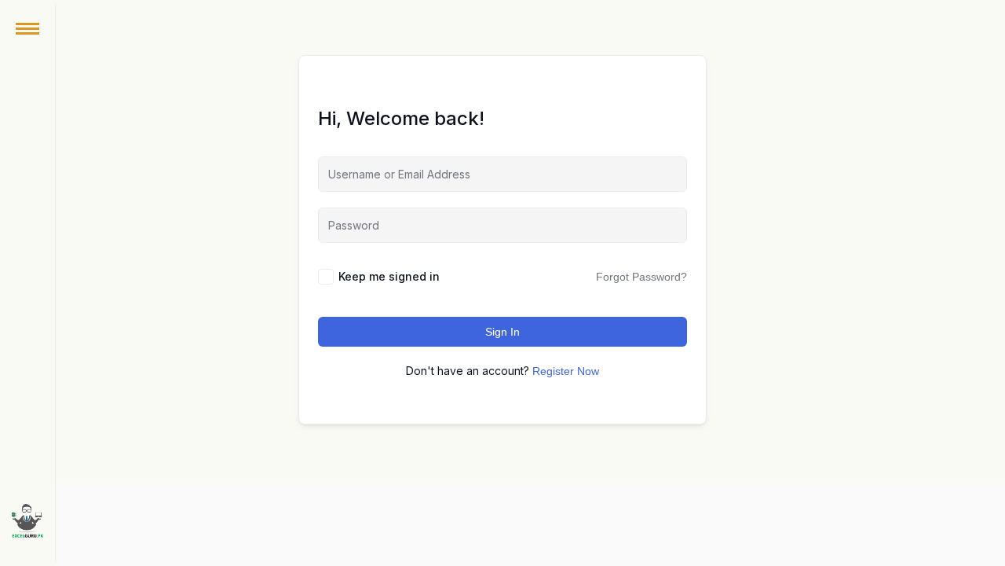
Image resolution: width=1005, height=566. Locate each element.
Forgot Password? (641, 276)
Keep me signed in (389, 276)
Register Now (565, 371)
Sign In (502, 331)
